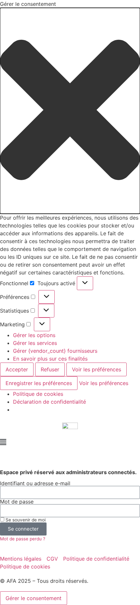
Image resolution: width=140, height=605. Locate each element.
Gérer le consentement (34, 598)
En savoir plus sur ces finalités (50, 358)
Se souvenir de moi (25, 519)
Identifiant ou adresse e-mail (35, 483)
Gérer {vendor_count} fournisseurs (55, 351)
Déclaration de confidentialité (49, 401)
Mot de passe (17, 501)
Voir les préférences (96, 369)
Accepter (17, 369)
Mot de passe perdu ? (22, 538)
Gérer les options (34, 335)
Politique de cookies (38, 394)
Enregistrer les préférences (39, 383)
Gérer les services (35, 343)
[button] (70, 111)
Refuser (50, 369)
